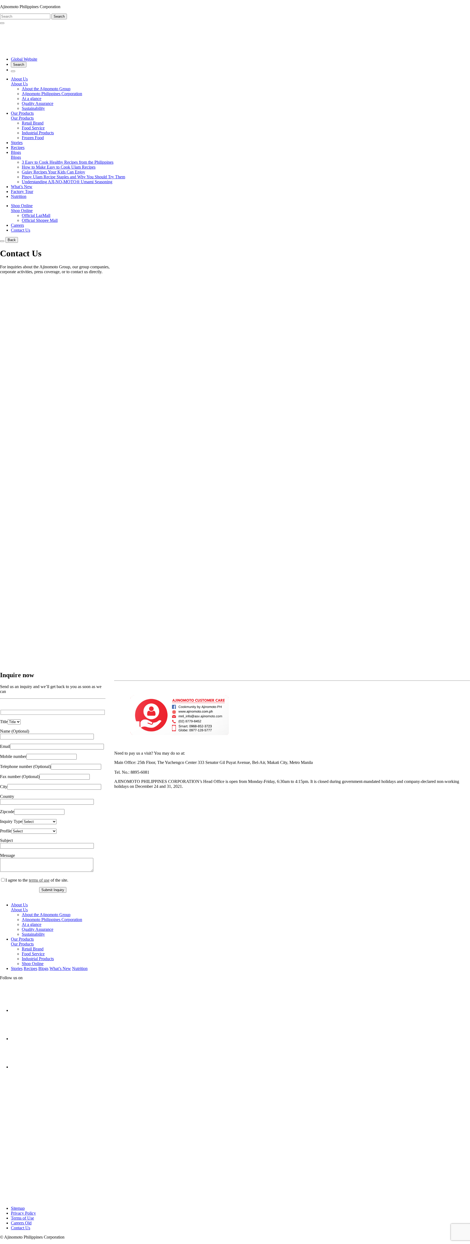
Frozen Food (33, 137)
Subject (6, 840)
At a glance (31, 98)
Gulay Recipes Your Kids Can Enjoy (53, 172)
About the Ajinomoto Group (46, 88)
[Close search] (2, 23)
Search (59, 16)
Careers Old (21, 1223)
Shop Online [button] (22, 205)
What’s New (21, 186)
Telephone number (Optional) (25, 766)
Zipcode (7, 811)
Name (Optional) (14, 731)
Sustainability (33, 108)
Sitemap (18, 1208)
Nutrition (18, 196)
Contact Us (20, 230)
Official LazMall (36, 215)
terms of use (39, 880)
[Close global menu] (2, 241)
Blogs (16, 157)
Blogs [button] (16, 152)
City (3, 786)
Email (5, 746)
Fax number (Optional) (19, 776)
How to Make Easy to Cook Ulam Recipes (58, 167)
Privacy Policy (23, 1213)
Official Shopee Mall (40, 220)
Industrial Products (38, 132)
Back (12, 240)
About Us (19, 84)
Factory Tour (22, 191)
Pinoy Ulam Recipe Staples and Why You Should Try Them (73, 177)
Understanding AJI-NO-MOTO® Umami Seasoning (67, 181)
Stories (17, 142)
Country (7, 796)
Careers (17, 225)
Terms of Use (22, 1218)
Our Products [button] (22, 113)
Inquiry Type (11, 821)
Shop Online (22, 210)
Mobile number (13, 756)
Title (4, 721)
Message (7, 855)
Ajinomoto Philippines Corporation (52, 93)
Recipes (17, 147)
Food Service (33, 128)
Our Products (22, 118)
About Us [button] (19, 79)
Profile (5, 831)
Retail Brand (33, 123)
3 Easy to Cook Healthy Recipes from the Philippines (67, 162)
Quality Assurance (37, 103)
